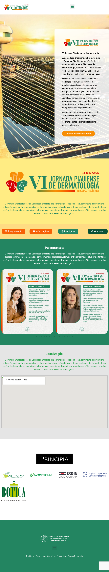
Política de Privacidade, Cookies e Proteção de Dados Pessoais (54, 556)
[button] (72, 6)
